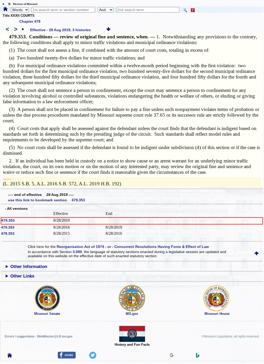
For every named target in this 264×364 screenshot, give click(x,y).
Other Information (28, 266)
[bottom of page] (108, 30)
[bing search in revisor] (198, 356)
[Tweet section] (92, 358)
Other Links (22, 276)
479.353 (8, 220)
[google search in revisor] (171, 356)
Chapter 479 (29, 21)
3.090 (77, 252)
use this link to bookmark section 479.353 (46, 200)
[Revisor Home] (9, 356)
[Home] (5, 9)
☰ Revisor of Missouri (22, 4)
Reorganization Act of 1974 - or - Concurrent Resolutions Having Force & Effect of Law (133, 247)
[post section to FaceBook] (67, 357)
